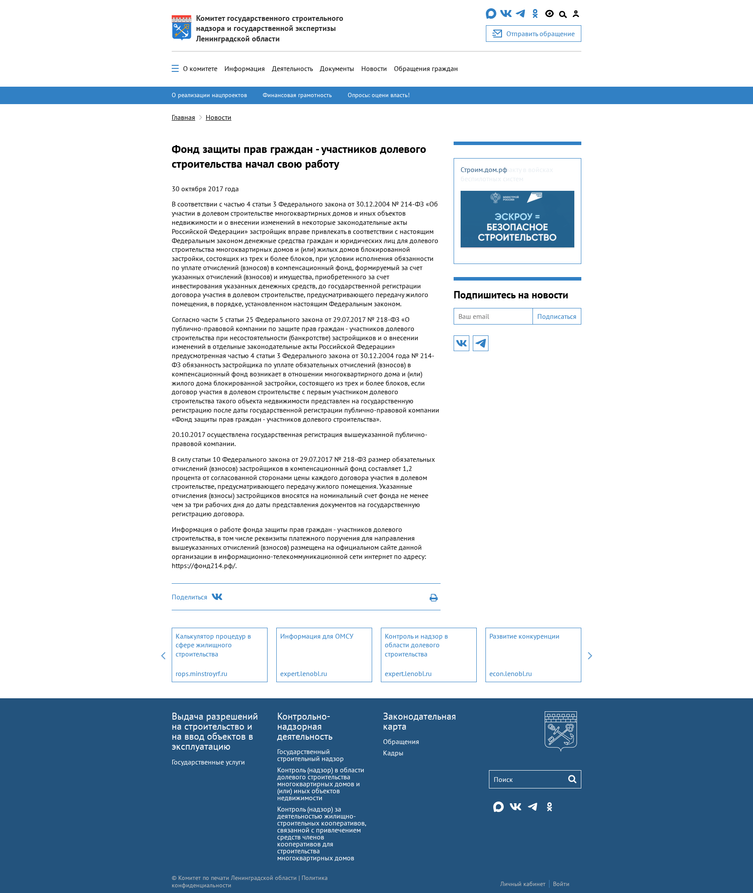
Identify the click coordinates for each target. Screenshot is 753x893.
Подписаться (557, 316)
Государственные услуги (208, 762)
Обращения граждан (426, 68)
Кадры (393, 752)
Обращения (401, 741)
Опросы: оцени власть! (379, 95)
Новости (374, 68)
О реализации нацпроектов (209, 95)
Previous (163, 655)
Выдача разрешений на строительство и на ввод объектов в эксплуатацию (215, 731)
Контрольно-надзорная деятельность (304, 726)
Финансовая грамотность (297, 95)
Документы (337, 68)
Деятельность (292, 68)
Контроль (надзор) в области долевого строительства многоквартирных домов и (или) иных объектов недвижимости (320, 783)
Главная (183, 117)
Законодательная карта (419, 721)
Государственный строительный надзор (310, 755)
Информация (244, 68)
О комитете (200, 68)
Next (590, 655)
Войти (561, 884)
